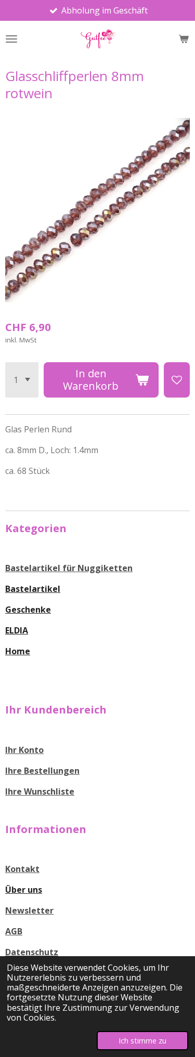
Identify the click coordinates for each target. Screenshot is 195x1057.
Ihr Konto (24, 750)
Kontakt (22, 869)
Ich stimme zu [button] (142, 1041)
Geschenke (28, 609)
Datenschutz (31, 952)
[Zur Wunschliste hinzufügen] (177, 380)
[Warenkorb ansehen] (183, 39)
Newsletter (29, 910)
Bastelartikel (32, 588)
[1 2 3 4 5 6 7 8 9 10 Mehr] (21, 380)
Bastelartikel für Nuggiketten (69, 568)
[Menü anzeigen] (11, 39)
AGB (13, 931)
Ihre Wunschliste (39, 791)
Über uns (23, 889)
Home (17, 651)
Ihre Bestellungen (42, 770)
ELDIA (16, 630)
